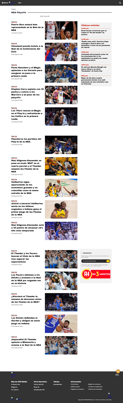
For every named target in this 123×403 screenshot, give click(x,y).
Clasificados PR (39, 389)
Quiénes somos (75, 386)
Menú (6, 3)
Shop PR (36, 387)
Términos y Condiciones (95, 386)
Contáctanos (74, 384)
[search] (120, 3)
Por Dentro (15, 389)
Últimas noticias (90, 25)
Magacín (14, 387)
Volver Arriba (117, 374)
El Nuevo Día (15, 384)
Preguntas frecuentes (77, 389)
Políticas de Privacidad (95, 389)
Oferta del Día (39, 384)
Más (19, 3)
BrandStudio (58, 384)
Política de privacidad (103, 264)
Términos (96, 264)
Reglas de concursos (94, 384)
